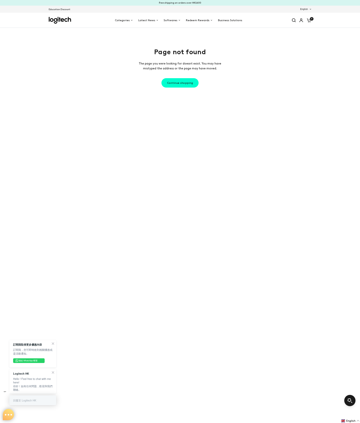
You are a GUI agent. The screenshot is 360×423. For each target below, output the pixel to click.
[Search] (294, 20)
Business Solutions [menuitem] (230, 20)
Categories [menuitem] (122, 20)
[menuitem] (60, 9)
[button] (350, 420)
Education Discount (59, 9)
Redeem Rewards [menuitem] (197, 20)
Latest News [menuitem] (146, 20)
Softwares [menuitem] (170, 20)
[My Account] (301, 20)
